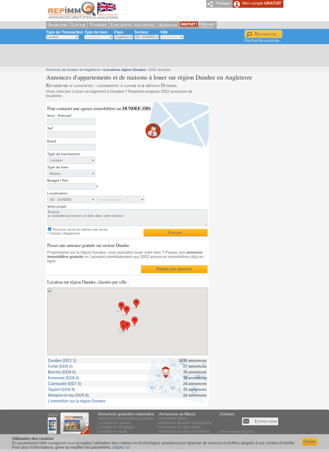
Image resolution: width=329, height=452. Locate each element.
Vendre (98, 24)
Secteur (141, 32)
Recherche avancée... (263, 41)
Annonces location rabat (179, 427)
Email (51, 141)
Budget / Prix (57, 180)
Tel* (50, 128)
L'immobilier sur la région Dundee (76, 401)
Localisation (57, 193)
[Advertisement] (163, 55)
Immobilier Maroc (173, 418)
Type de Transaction (64, 32)
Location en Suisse (114, 423)
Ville (164, 32)
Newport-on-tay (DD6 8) (68, 395)
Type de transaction (63, 154)
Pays (118, 32)
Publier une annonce (174, 269)
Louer (78, 24)
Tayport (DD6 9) (61, 389)
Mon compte (261, 3)
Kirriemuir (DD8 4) (63, 378)
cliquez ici (120, 447)
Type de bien (96, 32)
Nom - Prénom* (59, 116)
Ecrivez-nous (266, 421)
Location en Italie (112, 431)
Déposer (207, 24)
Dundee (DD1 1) (62, 361)
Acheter (57, 24)
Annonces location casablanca (185, 423)
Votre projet (56, 206)
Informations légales (237, 432)
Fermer (309, 441)
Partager (223, 3)
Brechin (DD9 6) (62, 372)
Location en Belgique (116, 427)
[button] (127, 310)
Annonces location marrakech (184, 431)
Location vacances (132, 24)
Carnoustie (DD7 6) (64, 384)
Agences (167, 24)
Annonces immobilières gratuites (126, 418)
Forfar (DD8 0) (60, 366)
